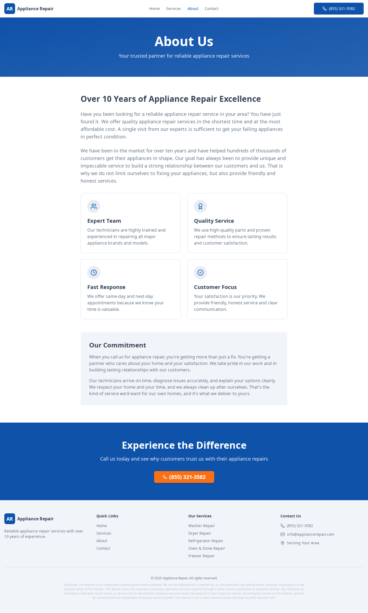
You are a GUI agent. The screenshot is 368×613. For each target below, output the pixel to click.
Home (154, 8)
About (193, 8)
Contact (211, 8)
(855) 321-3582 (342, 8)
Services (173, 8)
